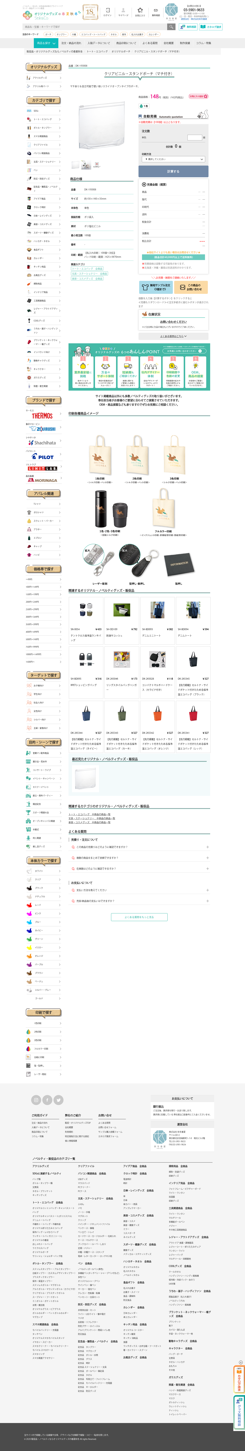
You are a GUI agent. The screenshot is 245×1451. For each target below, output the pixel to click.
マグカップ (37, 1317)
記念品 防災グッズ (87, 1391)
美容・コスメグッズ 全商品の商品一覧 (89, 822)
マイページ (123, 15)
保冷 (124, 34)
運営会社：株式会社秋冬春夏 (194, 19)
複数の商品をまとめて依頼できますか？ (97, 858)
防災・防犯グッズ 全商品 (92, 1304)
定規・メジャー (85, 1248)
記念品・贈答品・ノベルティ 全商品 (98, 1341)
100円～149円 (32, 587)
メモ (80, 1208)
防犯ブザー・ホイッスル (89, 1326)
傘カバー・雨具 (130, 1204)
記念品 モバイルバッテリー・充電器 (95, 1383)
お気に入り (140, 15)
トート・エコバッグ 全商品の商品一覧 (89, 814)
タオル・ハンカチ (177, 1362)
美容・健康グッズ (131, 1225)
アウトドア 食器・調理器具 (181, 1243)
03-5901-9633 (194, 9)
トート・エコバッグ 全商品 (87, 269)
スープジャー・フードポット (45, 1297)
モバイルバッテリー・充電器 (45, 1330)
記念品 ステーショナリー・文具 (92, 1367)
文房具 (35, 1187)
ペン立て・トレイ (86, 1232)
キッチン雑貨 (129, 1334)
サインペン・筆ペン (87, 1285)
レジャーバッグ (176, 1255)
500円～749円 (32, 639)
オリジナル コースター (133, 1330)
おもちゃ (173, 1366)
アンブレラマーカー (132, 1208)
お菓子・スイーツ (131, 1292)
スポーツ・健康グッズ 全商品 (139, 1244)
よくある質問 (150, 43)
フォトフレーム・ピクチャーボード (185, 1189)
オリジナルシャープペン (89, 1281)
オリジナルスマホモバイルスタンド (48, 1338)
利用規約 (69, 1132)
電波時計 (127, 1179)
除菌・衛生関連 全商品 (181, 1385)
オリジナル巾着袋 (40, 1240)
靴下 (171, 1326)
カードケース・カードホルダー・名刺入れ (97, 1236)
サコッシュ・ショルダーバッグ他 (47, 1256)
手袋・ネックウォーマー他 (181, 1334)
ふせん (81, 1204)
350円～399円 (32, 624)
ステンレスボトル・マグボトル (46, 1285)
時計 (125, 1183)
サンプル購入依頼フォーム (110, 1132)
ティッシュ (174, 1410)
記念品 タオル (85, 1375)
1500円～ (30, 662)
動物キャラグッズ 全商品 (183, 1341)
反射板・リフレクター (88, 1322)
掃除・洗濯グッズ (177, 1172)
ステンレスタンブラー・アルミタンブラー (51, 1269)
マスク (172, 1398)
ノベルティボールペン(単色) (90, 1269)
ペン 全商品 (85, 1263)
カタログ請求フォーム (108, 1136)
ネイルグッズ (129, 1237)
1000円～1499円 (33, 654)
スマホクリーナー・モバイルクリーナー (50, 1346)
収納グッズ (174, 1176)
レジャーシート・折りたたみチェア (185, 1247)
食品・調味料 (129, 1296)
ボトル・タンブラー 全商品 (47, 1263)
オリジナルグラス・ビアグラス (46, 1309)
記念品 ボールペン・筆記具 (91, 1371)
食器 (125, 1342)
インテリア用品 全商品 (181, 1183)
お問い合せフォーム (107, 1127)
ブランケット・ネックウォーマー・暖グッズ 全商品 (190, 1314)
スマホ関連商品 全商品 (45, 1324)
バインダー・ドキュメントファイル (94, 1224)
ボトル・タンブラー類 (42, 1183)
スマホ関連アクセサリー (43, 1358)
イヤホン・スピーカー (42, 1342)
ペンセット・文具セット (89, 1297)
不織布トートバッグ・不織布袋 (46, 1224)
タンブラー (62, 34)
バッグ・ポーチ (176, 1354)
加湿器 (172, 1197)
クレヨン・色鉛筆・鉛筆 (89, 1293)
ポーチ (48, 34)
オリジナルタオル (131, 1267)
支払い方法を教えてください (91, 890)
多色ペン (82, 1277)
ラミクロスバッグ (40, 1248)
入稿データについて (99, 43)
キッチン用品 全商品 (135, 1324)
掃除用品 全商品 (178, 1166)
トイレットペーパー (178, 1414)
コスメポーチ (129, 1233)
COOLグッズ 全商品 (180, 1266)
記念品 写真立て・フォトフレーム (94, 1379)
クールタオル (175, 1272)
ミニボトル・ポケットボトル (45, 1301)
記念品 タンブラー (87, 1347)
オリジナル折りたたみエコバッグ (47, 1228)
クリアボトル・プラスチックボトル (48, 1293)
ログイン (108, 15)
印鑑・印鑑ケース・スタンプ (91, 1252)
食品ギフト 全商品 (133, 1282)
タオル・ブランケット (42, 1191)
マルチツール (175, 1218)
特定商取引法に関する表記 (77, 1136)
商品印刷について (126, 43)
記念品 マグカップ (87, 1351)
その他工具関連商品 (178, 1230)
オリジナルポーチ (40, 1252)
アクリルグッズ (40, 1166)
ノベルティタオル (131, 1275)
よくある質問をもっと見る (139, 917)
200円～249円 (32, 602)
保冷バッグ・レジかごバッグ (45, 1232)
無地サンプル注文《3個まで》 (160, 287)
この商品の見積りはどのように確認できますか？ (102, 847)
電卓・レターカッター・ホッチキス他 (95, 1256)
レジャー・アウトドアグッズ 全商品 (188, 1237)
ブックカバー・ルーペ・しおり (92, 1244)
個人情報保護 (71, 1141)
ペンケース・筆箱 (86, 1228)
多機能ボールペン (177, 1222)
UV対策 (172, 1284)
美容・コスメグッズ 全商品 (87, 279)
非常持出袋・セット (87, 1310)
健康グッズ (128, 1250)
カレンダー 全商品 (133, 1307)
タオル (114, 34)
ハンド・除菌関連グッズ (180, 1390)
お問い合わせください (173, 321)
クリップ (82, 1220)
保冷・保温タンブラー (42, 1281)
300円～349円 (32, 617)
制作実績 (185, 43)
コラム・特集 (203, 43)
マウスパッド (84, 1183)
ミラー (126, 1229)
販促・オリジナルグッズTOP (78, 1123)
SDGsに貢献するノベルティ (46, 1173)
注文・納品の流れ (71, 43)
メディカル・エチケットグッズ (137, 1254)
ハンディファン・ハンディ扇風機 (184, 1276)
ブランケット (175, 1322)
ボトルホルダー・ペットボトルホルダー (50, 1313)
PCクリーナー (84, 1187)
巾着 (74, 34)
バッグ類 (36, 1179)
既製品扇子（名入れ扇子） (181, 1297)
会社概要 (169, 43)
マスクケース (175, 1394)
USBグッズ (83, 1179)
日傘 (125, 1200)
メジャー (173, 1226)
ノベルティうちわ (177, 1301)
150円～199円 (32, 594)
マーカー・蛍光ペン (87, 1289)
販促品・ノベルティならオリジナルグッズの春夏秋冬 (55, 1439)
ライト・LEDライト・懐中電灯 (92, 1314)
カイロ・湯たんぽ (177, 1330)
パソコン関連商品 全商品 (92, 1173)
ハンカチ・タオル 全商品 (137, 1261)
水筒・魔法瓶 (38, 1305)
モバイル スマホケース (42, 1350)
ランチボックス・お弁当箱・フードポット (142, 1346)
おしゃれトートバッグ (42, 1244)
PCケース (82, 1191)
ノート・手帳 (84, 1212)
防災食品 (82, 1334)
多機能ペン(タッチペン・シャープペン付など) (98, 1273)
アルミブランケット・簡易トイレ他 (94, 1330)
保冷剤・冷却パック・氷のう (182, 1280)
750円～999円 (32, 647)
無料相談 (156, 15)
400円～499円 (32, 632)
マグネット (83, 1216)
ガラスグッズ (176, 1377)
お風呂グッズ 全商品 (135, 1357)
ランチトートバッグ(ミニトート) (47, 1236)
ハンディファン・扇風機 (180, 1305)
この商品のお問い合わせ (194, 287)
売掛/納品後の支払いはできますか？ (95, 901)
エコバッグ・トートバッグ (93, 34)
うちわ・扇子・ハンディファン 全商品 (190, 1291)
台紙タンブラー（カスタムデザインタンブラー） (54, 1273)
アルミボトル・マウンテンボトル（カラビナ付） (54, 1289)
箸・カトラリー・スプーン (135, 1350)
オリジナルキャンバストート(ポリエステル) (52, 1216)
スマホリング (38, 1354)
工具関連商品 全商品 (180, 1208)
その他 (172, 1370)
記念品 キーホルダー (88, 1387)
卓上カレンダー (130, 1317)
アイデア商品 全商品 (134, 1166)
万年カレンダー (130, 1313)
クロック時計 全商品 (135, 1173)
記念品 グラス (85, 1359)
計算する (174, 171)
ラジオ (81, 1318)
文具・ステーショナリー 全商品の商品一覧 (91, 818)
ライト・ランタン (177, 1193)
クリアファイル (86, 1166)
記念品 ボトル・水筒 (88, 1355)
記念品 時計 (84, 1363)
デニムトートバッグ (41, 1220)
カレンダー (154, 34)
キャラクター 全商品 (180, 1348)
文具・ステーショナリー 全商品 (89, 274)
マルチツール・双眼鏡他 (180, 1259)
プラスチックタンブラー (43, 1277)
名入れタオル (129, 1271)
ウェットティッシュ (178, 1406)
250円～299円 (32, 609)
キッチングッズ (39, 1195)
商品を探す (43, 43)
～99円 (29, 579)
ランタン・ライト (177, 1251)
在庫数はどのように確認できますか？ (96, 869)
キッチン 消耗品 (130, 1338)
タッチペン (37, 1334)
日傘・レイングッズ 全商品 (138, 1190)
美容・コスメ (129, 1221)
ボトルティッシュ (177, 1402)
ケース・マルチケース (88, 1240)
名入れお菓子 (137, 34)
